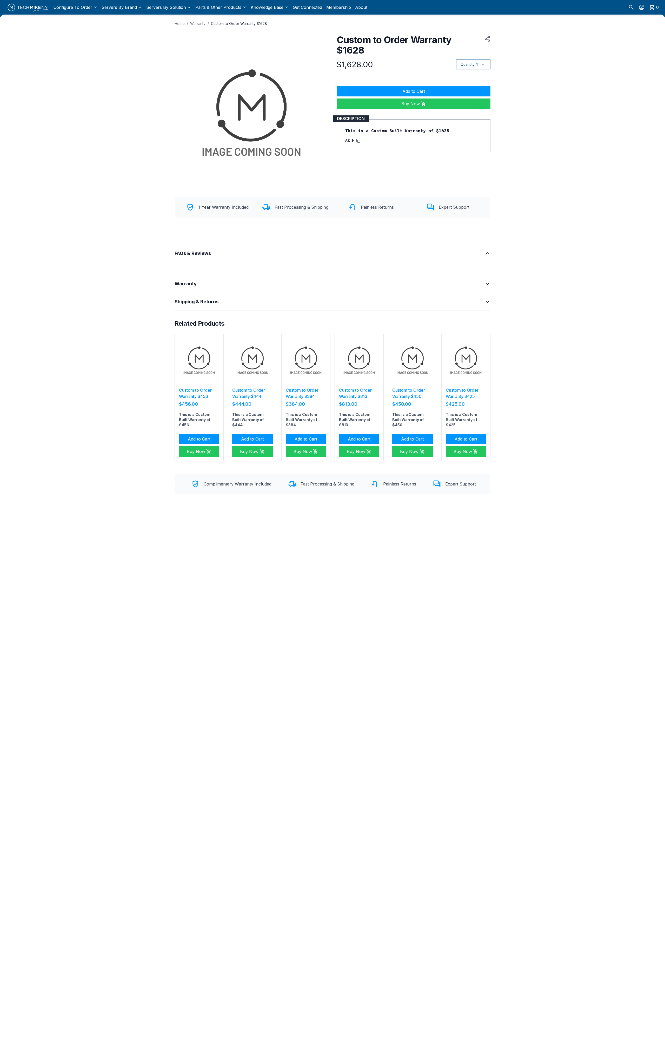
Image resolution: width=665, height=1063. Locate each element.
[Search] (631, 7)
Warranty (197, 23)
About (361, 7)
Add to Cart (413, 91)
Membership (338, 7)
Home (180, 23)
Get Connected (307, 7)
